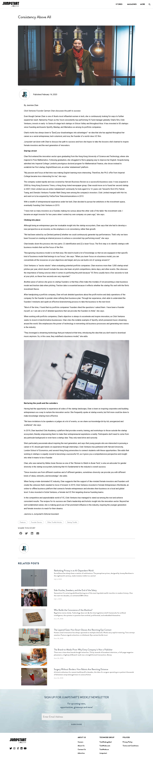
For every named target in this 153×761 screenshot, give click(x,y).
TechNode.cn (104, 749)
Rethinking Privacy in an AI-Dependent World (73, 570)
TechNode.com (104, 745)
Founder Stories (36, 522)
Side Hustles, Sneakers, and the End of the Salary (75, 590)
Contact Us (82, 749)
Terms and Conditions (131, 745)
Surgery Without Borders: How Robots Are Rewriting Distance (81, 669)
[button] (148, 752)
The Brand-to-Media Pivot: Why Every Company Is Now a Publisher (83, 649)
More (142, 4)
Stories (119, 4)
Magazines (132, 4)
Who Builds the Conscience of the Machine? (73, 610)
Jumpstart (103, 753)
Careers (80, 742)
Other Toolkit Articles (54, 522)
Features (23, 522)
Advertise (81, 753)
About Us (81, 745)
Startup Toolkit (72, 522)
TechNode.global (105, 742)
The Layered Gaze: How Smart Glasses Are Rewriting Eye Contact (82, 629)
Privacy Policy (127, 742)
